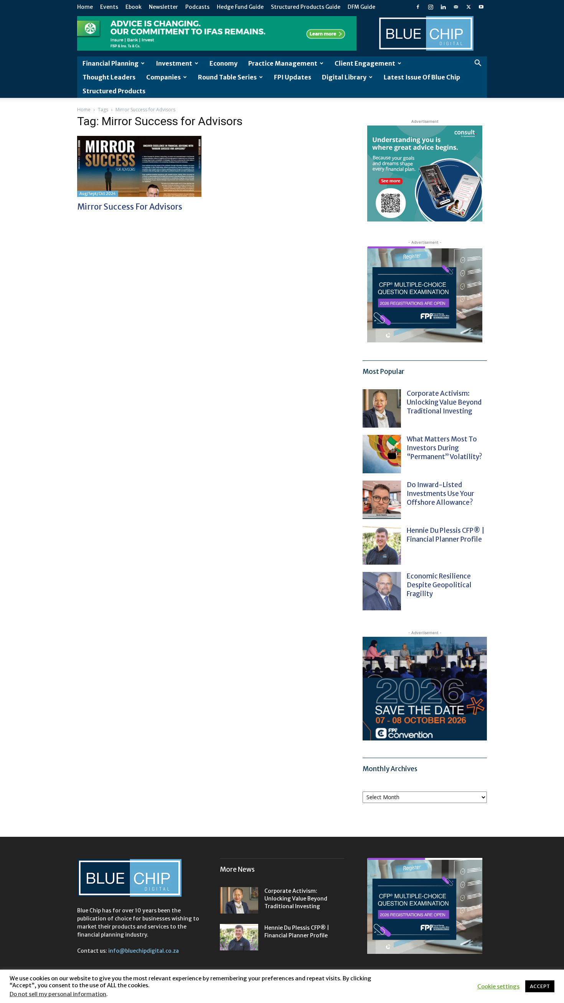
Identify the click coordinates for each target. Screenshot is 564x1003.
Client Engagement (365, 63)
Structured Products (113, 91)
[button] (477, 64)
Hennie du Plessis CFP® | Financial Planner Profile (446, 535)
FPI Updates (292, 77)
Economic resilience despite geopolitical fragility (439, 585)
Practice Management (282, 63)
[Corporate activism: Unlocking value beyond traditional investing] (382, 408)
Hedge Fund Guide (240, 6)
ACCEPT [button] (540, 986)
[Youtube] (481, 7)
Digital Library (344, 77)
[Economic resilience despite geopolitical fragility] (382, 591)
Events (109, 6)
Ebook (133, 6)
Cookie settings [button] (498, 986)
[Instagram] (430, 7)
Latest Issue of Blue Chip (422, 77)
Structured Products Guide (305, 6)
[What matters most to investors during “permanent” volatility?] (382, 454)
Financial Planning (110, 63)
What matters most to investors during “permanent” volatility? (445, 448)
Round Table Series (227, 77)
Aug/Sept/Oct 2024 (97, 193)
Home (85, 6)
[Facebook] (418, 7)
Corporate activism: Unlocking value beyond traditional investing (444, 402)
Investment (174, 63)
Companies (163, 77)
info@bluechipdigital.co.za (143, 950)
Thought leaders (108, 77)
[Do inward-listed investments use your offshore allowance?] (382, 500)
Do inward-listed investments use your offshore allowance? (440, 494)
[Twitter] (468, 7)
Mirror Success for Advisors (129, 207)
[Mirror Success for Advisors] (139, 166)
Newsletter (163, 6)
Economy (223, 63)
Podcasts (197, 6)
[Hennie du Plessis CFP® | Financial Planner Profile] (382, 545)
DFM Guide (361, 6)
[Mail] (456, 7)
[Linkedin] (443, 7)
